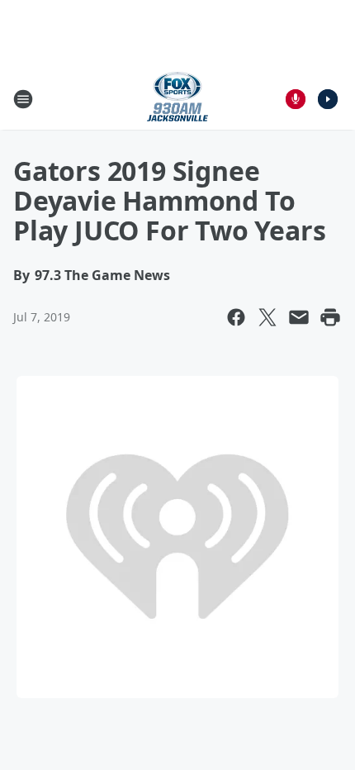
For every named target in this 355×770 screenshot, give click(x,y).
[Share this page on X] (267, 317)
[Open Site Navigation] (23, 99)
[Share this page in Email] (298, 317)
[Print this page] (330, 317)
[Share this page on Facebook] (236, 317)
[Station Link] (177, 99)
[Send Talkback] (295, 99)
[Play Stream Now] (328, 99)
